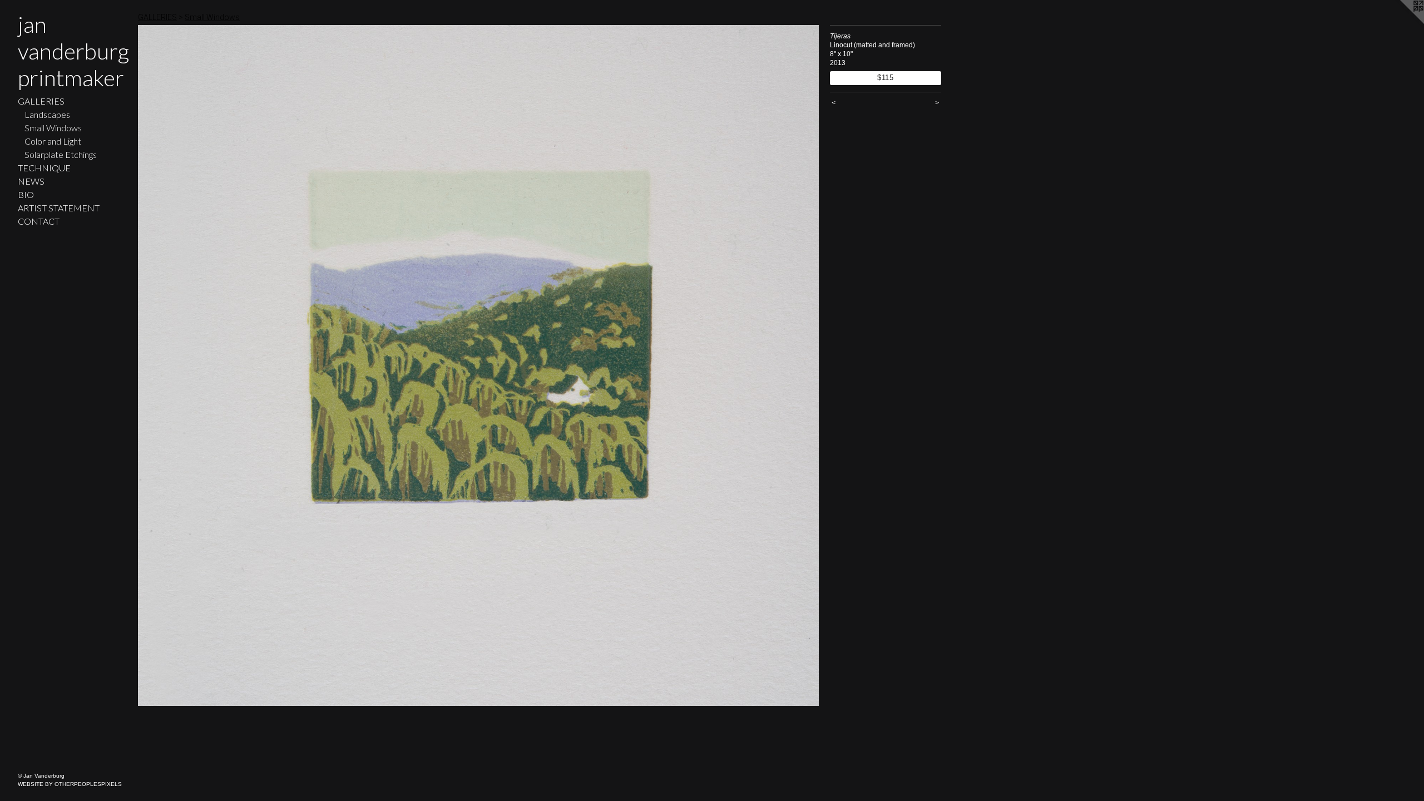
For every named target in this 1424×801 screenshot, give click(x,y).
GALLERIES (41, 101)
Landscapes (47, 114)
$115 (885, 77)
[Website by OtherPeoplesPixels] (1402, 22)
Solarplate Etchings (60, 154)
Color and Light (52, 141)
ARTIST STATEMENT (59, 207)
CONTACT (39, 221)
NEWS (31, 181)
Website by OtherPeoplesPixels (70, 784)
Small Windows (53, 127)
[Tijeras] (478, 365)
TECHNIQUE (44, 167)
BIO (26, 194)
